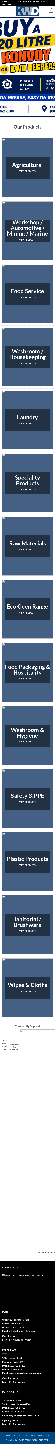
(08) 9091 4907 (18, 1400)
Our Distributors (26, 1428)
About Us (10, 1428)
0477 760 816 (18, 1404)
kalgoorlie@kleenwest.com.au (24, 1407)
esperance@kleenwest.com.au (25, 1365)
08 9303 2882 (17, 1320)
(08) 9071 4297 (18, 1358)
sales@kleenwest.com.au (22, 1323)
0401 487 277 (18, 1362)
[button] (4, 10)
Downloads (43, 1428)
